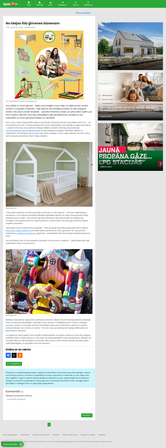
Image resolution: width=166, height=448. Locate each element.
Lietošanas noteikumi (41, 435)
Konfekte (10, 325)
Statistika (101, 435)
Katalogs (39, 5)
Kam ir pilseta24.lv (10, 435)
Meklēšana (88, 5)
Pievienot (87, 415)
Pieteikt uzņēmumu (70, 435)
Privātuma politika (88, 435)
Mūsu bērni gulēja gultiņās (17, 230)
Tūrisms (75, 5)
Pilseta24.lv (25, 435)
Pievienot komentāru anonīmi (19, 395)
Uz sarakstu (15, 364)
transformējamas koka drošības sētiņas (23, 130)
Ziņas (29, 5)
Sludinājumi (62, 5)
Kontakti (56, 435)
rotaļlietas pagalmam (26, 233)
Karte (50, 5)
